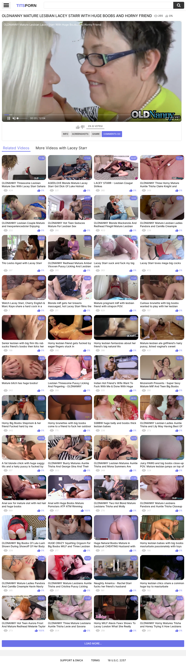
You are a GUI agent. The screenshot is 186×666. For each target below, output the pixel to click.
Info (65, 134)
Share (96, 134)
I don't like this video (82, 127)
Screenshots (80, 134)
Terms (95, 660)
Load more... (93, 643)
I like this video (78, 127)
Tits (26, 5)
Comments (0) (112, 134)
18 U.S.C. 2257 (117, 660)
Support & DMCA (71, 660)
